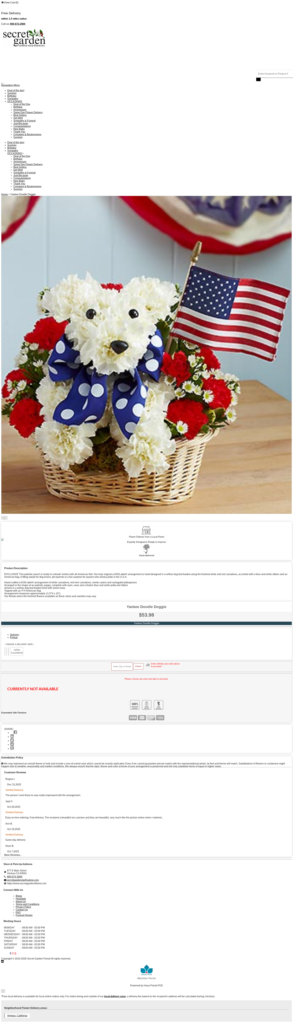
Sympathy (12, 98)
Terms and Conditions (27, 904)
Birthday (11, 96)
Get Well (18, 118)
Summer (11, 93)
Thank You (19, 131)
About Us (21, 901)
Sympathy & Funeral (24, 120)
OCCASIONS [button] (14, 101)
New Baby (19, 129)
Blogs (19, 896)
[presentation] (2, 517)
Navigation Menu (10, 85)
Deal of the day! (15, 90)
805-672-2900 (14, 876)
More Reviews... (13, 855)
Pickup (14, 637)
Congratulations (22, 126)
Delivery (14, 634)
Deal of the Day (21, 104)
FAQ (18, 912)
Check (138, 666)
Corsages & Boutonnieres (27, 134)
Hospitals (21, 898)
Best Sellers (20, 115)
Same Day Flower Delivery (28, 112)
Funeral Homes (24, 915)
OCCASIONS (14, 153)
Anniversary (19, 109)
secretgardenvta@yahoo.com (23, 880)
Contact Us (22, 909)
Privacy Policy (23, 907)
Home (4, 194)
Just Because (20, 123)
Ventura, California (17, 1015)
